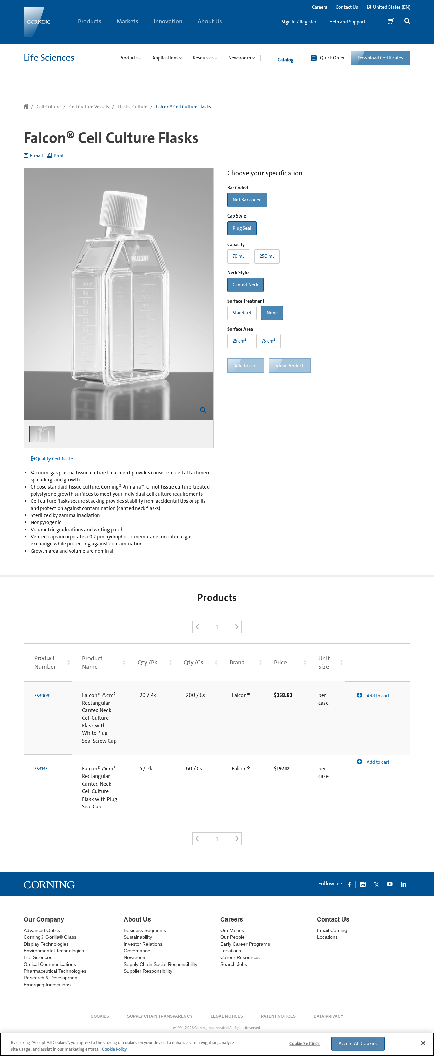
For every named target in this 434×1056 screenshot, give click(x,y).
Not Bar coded (247, 199)
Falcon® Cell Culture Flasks (183, 107)
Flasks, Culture (132, 107)
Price (280, 662)
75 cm (268, 340)
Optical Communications (50, 964)
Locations (230, 950)
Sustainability (138, 937)
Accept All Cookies (358, 1043)
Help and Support (347, 22)
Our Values (232, 930)
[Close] (423, 1043)
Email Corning (332, 930)
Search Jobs (233, 964)
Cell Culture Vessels (89, 107)
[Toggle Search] (407, 21)
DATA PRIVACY (328, 1016)
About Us (210, 21)
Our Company (44, 919)
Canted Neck (245, 285)
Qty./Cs (193, 662)
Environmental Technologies (54, 950)
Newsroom (135, 957)
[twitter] (376, 884)
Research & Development (51, 977)
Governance (137, 950)
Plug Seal (242, 228)
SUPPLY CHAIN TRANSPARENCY (160, 1016)
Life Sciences (49, 57)
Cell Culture (49, 107)
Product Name (92, 662)
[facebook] (349, 884)
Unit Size (324, 662)
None (272, 313)
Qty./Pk (147, 662)
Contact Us (347, 7)
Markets (127, 21)
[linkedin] (403, 884)
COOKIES (100, 1016)
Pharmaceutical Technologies (55, 971)
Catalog (285, 60)
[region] (217, 1044)
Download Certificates (380, 58)
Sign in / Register (299, 22)
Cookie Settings (304, 1044)
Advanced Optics (42, 930)
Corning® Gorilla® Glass (50, 937)
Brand (237, 662)
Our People (232, 937)
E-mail (36, 155)
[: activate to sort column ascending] (377, 662)
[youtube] (390, 884)
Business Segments (145, 930)
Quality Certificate (54, 459)
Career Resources (240, 957)
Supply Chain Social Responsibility (160, 964)
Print (59, 155)
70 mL (238, 256)
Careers (319, 7)
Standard (242, 313)
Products (89, 21)
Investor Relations (143, 944)
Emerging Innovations (47, 984)
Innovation (168, 21)
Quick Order (332, 58)
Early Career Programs (245, 944)
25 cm (239, 340)
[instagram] (363, 884)
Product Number (45, 662)
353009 (42, 695)
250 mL (267, 256)
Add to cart (377, 695)
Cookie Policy (114, 1049)
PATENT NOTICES (278, 1016)
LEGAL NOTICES (227, 1016)
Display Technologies (46, 944)
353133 (41, 769)
